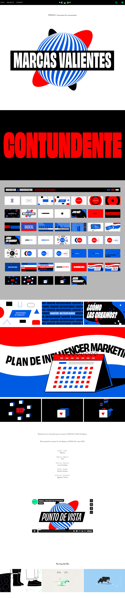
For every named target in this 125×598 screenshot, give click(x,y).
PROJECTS (10, 2)
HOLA (2, 2)
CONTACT (19, 2)
